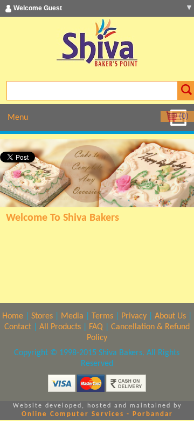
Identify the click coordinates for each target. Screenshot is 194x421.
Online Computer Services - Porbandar (97, 414)
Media (72, 316)
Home (12, 316)
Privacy (134, 316)
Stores (42, 316)
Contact (17, 327)
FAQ (96, 327)
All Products (60, 327)
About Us (170, 316)
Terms (102, 316)
